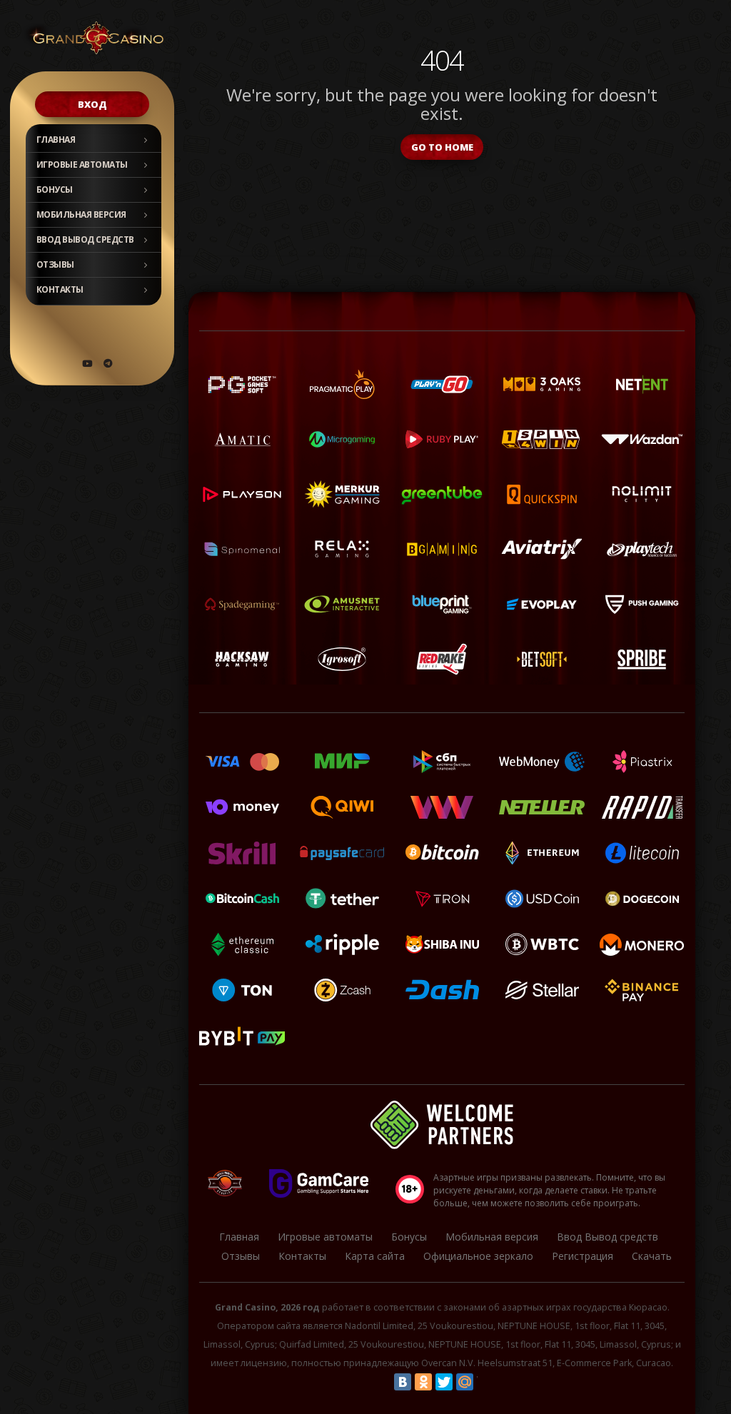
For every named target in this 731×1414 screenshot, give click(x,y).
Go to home (442, 147)
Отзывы (55, 264)
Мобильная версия (81, 214)
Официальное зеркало (478, 1256)
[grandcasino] (108, 363)
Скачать (652, 1256)
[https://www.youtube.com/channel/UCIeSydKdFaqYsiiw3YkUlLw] (87, 363)
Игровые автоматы (82, 164)
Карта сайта (375, 1256)
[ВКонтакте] (402, 1381)
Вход (92, 104)
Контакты (60, 289)
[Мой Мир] (464, 1381)
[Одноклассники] (423, 1381)
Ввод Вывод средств (85, 239)
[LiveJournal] (485, 1381)
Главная (56, 139)
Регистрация (582, 1256)
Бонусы (54, 189)
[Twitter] (444, 1381)
